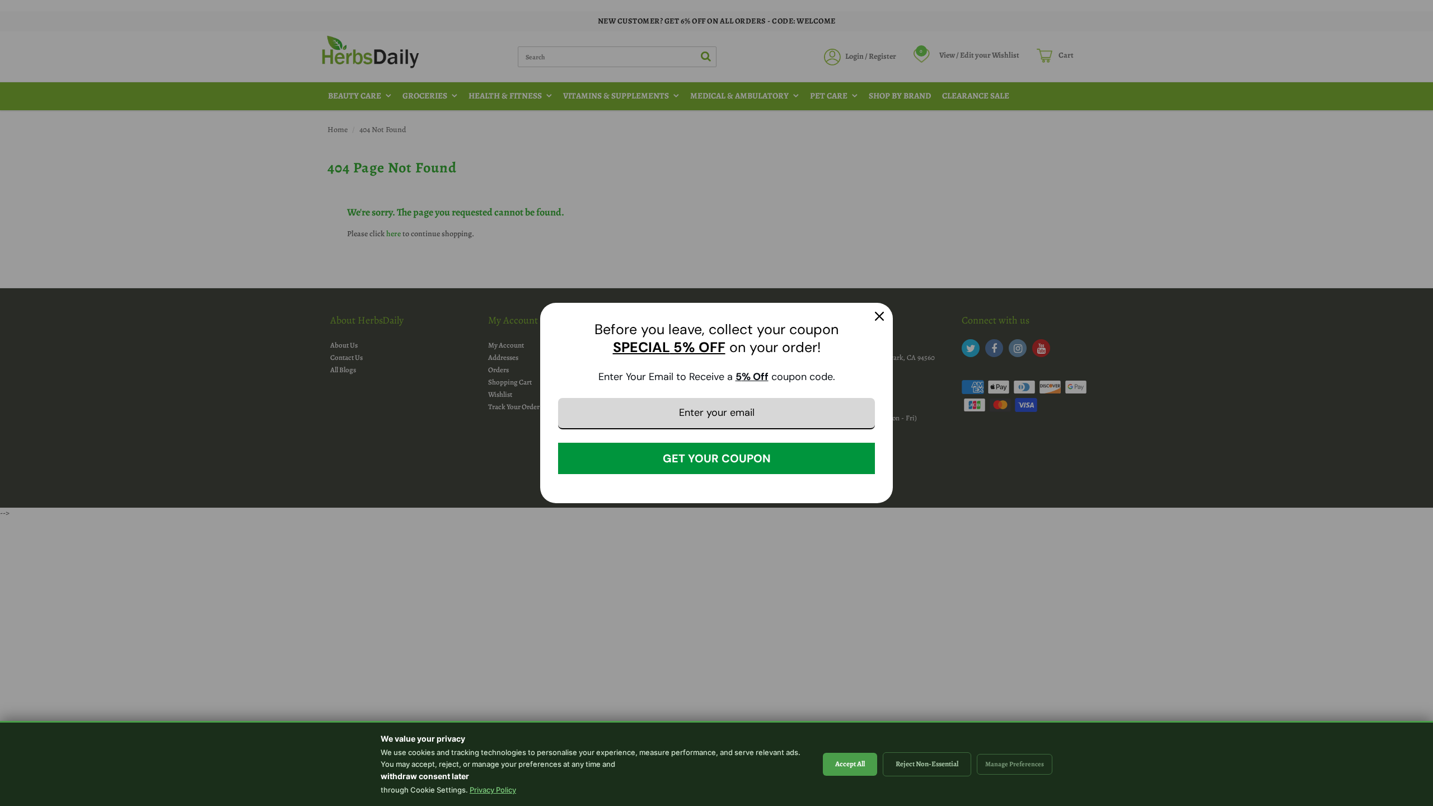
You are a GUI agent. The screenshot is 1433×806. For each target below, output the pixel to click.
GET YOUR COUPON (717, 458)
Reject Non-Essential (927, 763)
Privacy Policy (493, 789)
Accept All (850, 763)
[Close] (879, 316)
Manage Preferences (1014, 764)
